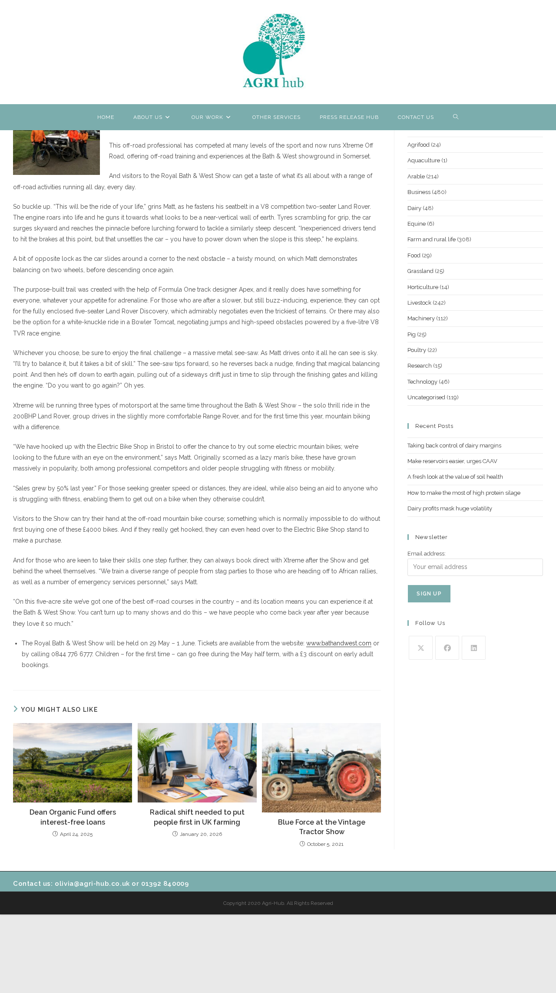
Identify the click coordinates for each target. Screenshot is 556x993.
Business (418, 192)
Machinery (421, 318)
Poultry (416, 350)
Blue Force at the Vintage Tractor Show (321, 827)
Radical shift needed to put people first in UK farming (197, 817)
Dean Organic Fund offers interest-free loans (73, 817)
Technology (422, 381)
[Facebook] (447, 648)
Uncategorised (426, 397)
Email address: (426, 553)
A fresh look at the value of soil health (455, 476)
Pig (411, 334)
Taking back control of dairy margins (454, 445)
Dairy (414, 208)
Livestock (419, 302)
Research (419, 365)
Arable (416, 176)
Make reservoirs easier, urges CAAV (452, 461)
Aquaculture (423, 160)
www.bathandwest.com (338, 643)
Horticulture (422, 287)
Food (413, 255)
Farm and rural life (431, 239)
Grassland (420, 271)
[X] (421, 648)
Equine (416, 223)
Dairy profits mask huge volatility (449, 508)
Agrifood (418, 144)
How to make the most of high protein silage (463, 493)
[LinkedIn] (474, 648)
